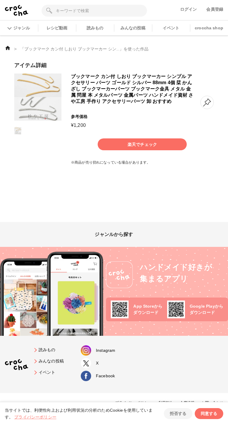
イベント (171, 27)
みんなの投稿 (133, 27)
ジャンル (21, 27)
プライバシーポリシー (35, 417)
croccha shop (209, 27)
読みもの (95, 27)
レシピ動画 (57, 27)
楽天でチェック (142, 144)
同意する (209, 413)
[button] (207, 102)
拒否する (178, 413)
